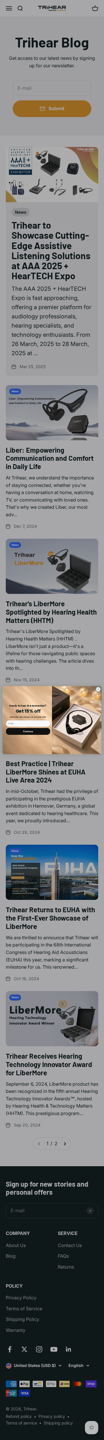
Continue (28, 731)
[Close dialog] (98, 689)
